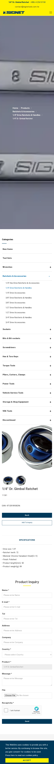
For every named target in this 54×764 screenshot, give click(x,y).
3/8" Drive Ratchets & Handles (19, 298)
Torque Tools (9, 365)
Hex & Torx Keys (10, 356)
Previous (7, 448)
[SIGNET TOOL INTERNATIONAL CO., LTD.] (14, 12)
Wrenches (7, 267)
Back (27, 515)
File (3, 690)
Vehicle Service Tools (13, 393)
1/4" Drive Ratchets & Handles (27, 115)
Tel (3, 614)
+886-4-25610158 (37, 2)
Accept (27, 760)
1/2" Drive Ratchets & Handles (19, 307)
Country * (6, 649)
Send (27, 721)
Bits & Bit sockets (11, 338)
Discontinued (9, 420)
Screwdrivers (9, 347)
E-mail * (5, 602)
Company (6, 637)
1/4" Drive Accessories (15, 293)
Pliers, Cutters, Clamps (14, 375)
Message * (7, 674)
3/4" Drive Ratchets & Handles (19, 317)
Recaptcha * (8, 703)
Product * (6, 662)
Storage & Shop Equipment (16, 402)
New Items (8, 249)
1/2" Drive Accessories (15, 312)
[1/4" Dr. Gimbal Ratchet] (27, 447)
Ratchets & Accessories (24, 111)
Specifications (27, 540)
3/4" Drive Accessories (15, 322)
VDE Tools (7, 411)
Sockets (7, 329)
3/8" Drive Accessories (15, 303)
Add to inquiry (27, 522)
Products (25, 108)
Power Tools (8, 384)
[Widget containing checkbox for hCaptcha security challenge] (22, 710)
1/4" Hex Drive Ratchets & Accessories (22, 283)
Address (6, 625)
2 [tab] (29, 467)
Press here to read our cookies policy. (21, 755)
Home (16, 108)
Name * (5, 590)
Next (46, 448)
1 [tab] (25, 467)
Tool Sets (7, 258)
